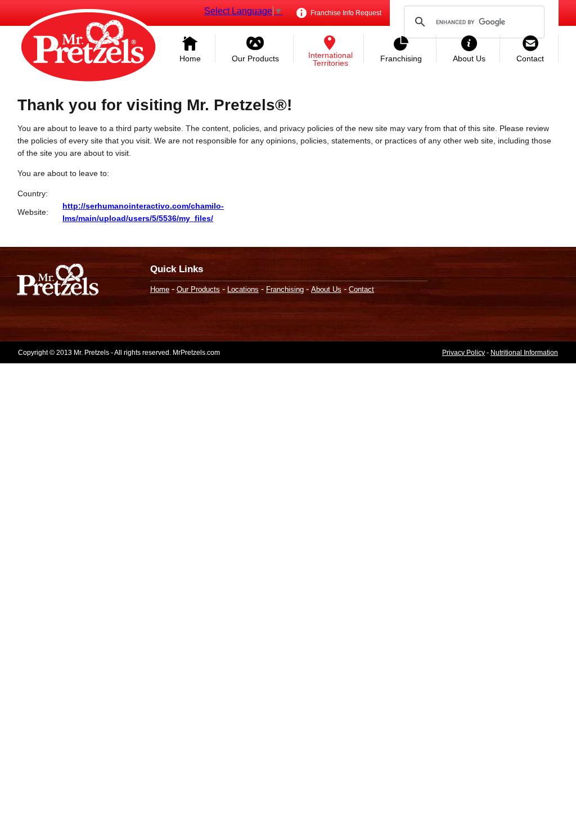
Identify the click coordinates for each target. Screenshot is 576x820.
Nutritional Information (524, 353)
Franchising (401, 58)
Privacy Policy (463, 353)
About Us (469, 58)
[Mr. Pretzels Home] (88, 47)
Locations (243, 289)
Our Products (255, 58)
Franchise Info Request (345, 13)
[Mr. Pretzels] (57, 281)
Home (190, 58)
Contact (530, 58)
